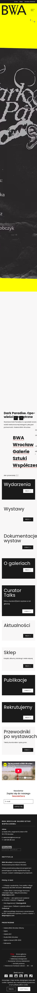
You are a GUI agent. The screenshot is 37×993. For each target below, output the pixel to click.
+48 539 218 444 (9, 840)
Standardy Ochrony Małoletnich (19, 961)
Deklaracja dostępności (19, 959)
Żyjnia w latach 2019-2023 (12, 940)
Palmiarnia (7, 943)
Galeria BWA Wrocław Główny (14, 928)
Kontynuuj (24, 989)
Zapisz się (18, 806)
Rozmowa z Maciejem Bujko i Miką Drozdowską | (16, 893)
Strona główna (21, 954)
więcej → (28, 491)
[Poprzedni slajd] (16, 418)
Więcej (11, 989)
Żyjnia (6, 931)
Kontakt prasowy (19, 963)
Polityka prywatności (19, 956)
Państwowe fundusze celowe (15, 966)
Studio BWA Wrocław (11, 937)
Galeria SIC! (7, 934)
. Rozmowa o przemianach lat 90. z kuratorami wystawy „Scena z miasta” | (18, 913)
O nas (16, 1)
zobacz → (27, 547)
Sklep (21, 1)
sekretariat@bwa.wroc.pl (11, 837)
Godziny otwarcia (30, 1)
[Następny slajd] (21, 418)
